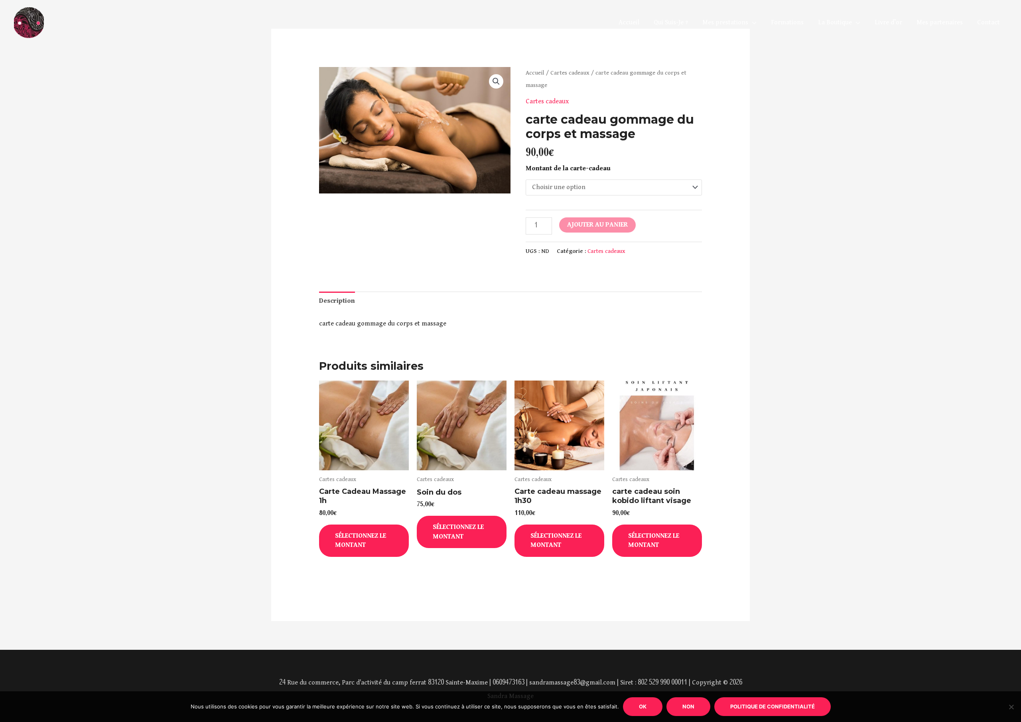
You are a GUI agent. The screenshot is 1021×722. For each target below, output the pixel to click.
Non (688, 706)
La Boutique (835, 22)
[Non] (1011, 707)
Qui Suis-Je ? (671, 22)
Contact (988, 22)
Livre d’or (888, 22)
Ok (643, 706)
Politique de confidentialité (772, 706)
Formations (787, 22)
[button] (496, 81)
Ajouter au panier (597, 225)
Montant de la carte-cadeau (568, 168)
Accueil (629, 22)
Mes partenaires (940, 22)
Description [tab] (337, 301)
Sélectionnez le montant (360, 540)
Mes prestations (725, 22)
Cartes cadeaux (569, 73)
